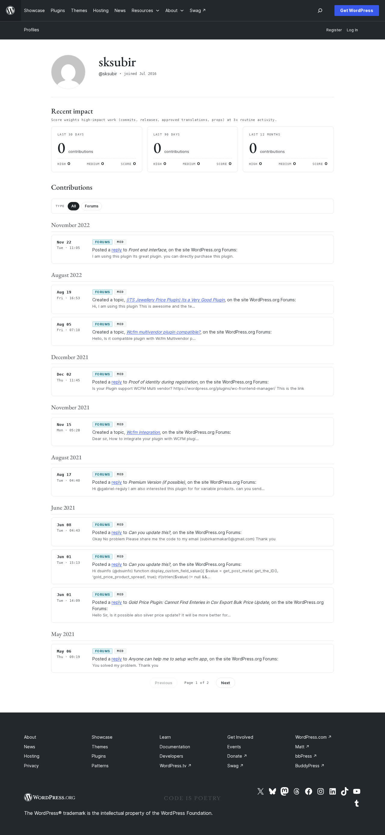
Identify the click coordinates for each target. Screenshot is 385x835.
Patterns (100, 765)
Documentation (175, 746)
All (73, 206)
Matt (302, 746)
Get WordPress (356, 10)
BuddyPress (310, 765)
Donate (237, 756)
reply (117, 249)
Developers (171, 756)
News (29, 746)
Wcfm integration (143, 432)
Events (234, 746)
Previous (163, 682)
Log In (352, 30)
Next (225, 682)
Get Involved (240, 737)
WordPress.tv (176, 765)
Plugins (99, 756)
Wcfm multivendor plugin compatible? (163, 331)
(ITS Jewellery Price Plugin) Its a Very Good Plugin (175, 299)
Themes (100, 746)
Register (334, 30)
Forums (91, 206)
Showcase (102, 737)
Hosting (31, 756)
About (30, 737)
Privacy (31, 765)
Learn (165, 737)
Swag (235, 765)
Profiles (31, 29)
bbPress (306, 756)
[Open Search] (320, 10)
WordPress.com (313, 737)
